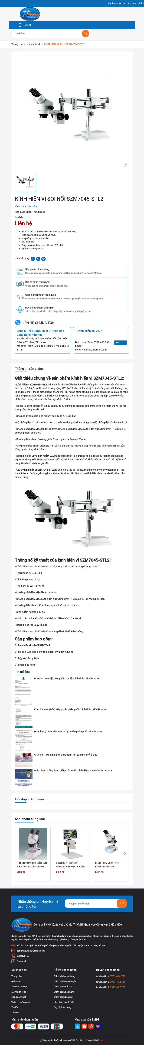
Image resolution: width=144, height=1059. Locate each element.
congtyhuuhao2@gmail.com (91, 349)
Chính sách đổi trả (63, 986)
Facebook (22, 961)
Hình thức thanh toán (64, 1002)
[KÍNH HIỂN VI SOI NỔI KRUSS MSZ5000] (111, 844)
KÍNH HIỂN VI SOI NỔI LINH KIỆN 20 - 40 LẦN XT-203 (32, 865)
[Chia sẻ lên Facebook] (33, 258)
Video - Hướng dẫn (20, 1002)
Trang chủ (16, 976)
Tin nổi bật (22, 672)
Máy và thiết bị (18, 992)
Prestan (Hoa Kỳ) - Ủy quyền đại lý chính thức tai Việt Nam (66, 678)
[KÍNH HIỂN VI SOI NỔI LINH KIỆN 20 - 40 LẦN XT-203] (33, 844)
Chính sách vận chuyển (65, 981)
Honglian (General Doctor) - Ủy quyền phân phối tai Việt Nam (68, 731)
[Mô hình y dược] (77, 1026)
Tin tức (14, 1007)
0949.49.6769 (117, 987)
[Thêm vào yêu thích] (125, 165)
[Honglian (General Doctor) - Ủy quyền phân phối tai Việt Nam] (23, 740)
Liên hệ (15, 1012)
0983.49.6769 (117, 981)
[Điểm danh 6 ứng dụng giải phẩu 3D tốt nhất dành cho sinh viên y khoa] (23, 777)
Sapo (101, 1040)
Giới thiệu (16, 981)
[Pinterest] (38, 258)
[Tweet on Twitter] (43, 258)
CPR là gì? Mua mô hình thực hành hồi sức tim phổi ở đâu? (66, 754)
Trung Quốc (38, 212)
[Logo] (29, 14)
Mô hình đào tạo (19, 986)
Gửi (122, 903)
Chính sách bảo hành (64, 992)
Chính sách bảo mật (63, 997)
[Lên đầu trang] (138, 1043)
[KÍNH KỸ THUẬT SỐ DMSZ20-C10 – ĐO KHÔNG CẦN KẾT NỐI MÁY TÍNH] (72, 844)
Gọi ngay (118, 343)
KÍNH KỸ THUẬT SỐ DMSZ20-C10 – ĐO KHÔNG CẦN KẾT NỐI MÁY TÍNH (71, 865)
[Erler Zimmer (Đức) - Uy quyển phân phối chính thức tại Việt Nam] (23, 718)
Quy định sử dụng (62, 1007)
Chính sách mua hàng (64, 976)
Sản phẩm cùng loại (30, 819)
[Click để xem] (72, 112)
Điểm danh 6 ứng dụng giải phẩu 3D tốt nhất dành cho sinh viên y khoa (73, 770)
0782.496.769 (101, 342)
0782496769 (23, 956)
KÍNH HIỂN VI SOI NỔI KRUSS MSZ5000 (107, 865)
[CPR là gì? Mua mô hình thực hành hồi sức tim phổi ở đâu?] (23, 760)
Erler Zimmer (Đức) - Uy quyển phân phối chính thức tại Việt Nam (70, 709)
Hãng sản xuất (18, 997)
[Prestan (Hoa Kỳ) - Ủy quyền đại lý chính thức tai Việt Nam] (23, 691)
